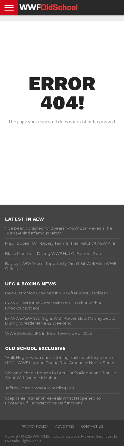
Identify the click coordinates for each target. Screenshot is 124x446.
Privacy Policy (34, 426)
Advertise (64, 426)
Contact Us (92, 426)
